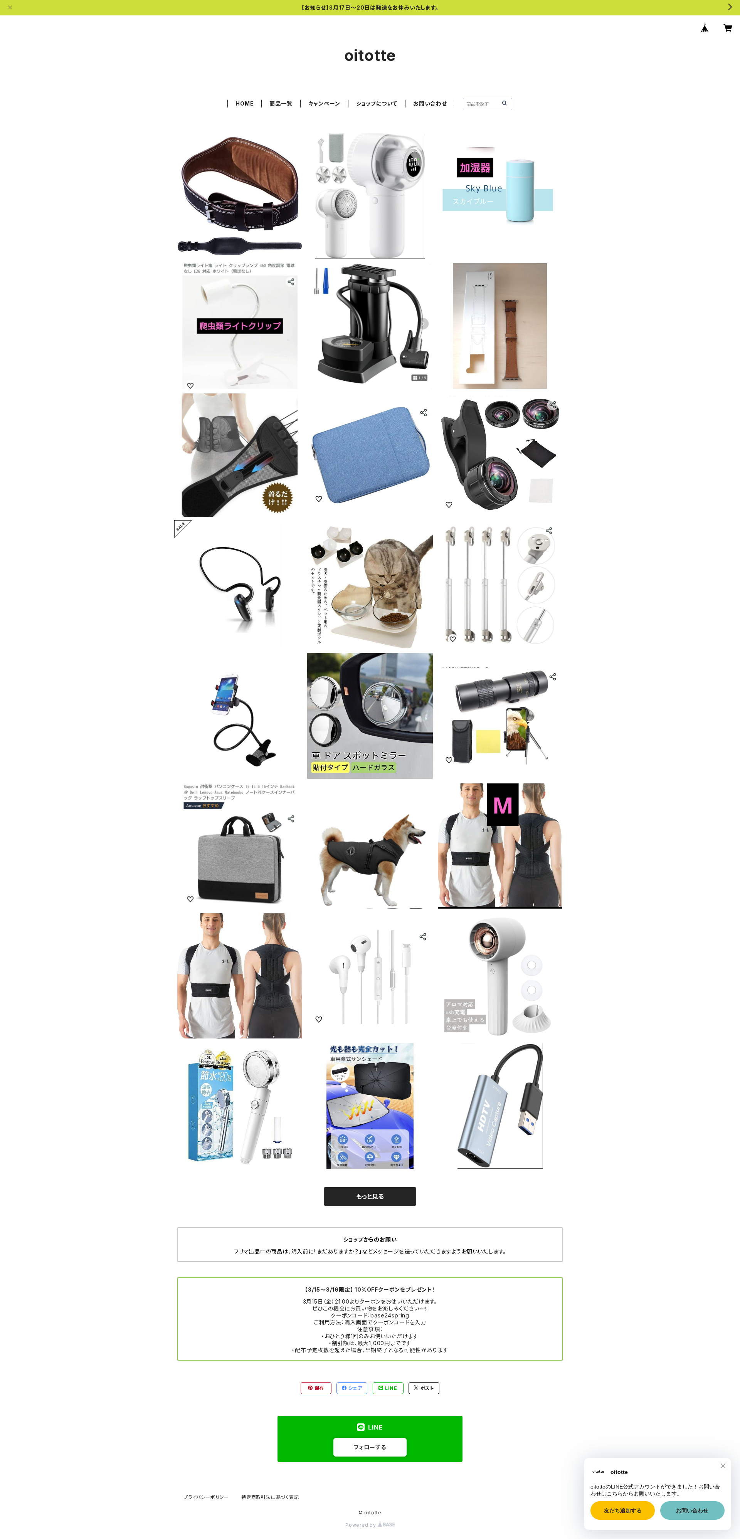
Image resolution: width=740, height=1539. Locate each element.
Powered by (361, 1525)
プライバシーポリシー (206, 1497)
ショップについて (376, 103)
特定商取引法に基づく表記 (270, 1497)
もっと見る (370, 1196)
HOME (244, 103)
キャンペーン (324, 103)
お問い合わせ (430, 103)
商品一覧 (280, 103)
